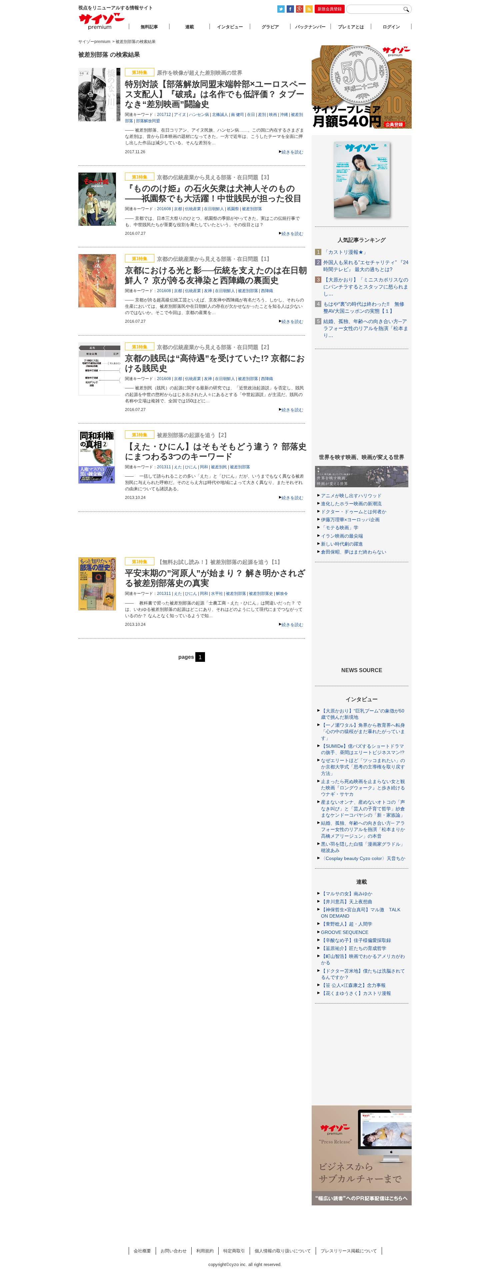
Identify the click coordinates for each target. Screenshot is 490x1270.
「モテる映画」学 (339, 527)
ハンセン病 (199, 114)
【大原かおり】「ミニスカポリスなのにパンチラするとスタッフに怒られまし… (365, 286)
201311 (164, 467)
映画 (273, 114)
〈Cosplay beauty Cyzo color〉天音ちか (363, 858)
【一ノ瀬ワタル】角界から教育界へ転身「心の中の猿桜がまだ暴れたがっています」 (363, 731)
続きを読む (292, 152)
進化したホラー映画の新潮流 (351, 503)
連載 (189, 26)
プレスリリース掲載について (349, 1250)
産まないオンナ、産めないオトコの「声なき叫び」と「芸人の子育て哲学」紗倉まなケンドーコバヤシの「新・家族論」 (363, 808)
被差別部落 (252, 209)
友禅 (208, 290)
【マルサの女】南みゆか (346, 893)
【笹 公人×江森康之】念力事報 (353, 985)
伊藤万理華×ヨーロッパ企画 (350, 519)
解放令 (282, 593)
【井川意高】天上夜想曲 (346, 901)
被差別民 (219, 467)
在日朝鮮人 (214, 209)
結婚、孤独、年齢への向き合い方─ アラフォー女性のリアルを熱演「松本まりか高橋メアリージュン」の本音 (363, 829)
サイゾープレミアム (102, 21)
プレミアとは (351, 26)
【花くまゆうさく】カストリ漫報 (356, 993)
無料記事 (149, 26)
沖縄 (284, 114)
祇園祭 (233, 209)
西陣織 (267, 290)
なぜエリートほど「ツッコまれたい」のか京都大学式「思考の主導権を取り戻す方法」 (363, 767)
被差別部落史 (261, 593)
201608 (164, 209)
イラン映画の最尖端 (342, 536)
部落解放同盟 (148, 121)
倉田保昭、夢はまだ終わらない (353, 552)
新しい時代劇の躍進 (342, 544)
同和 (204, 467)
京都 (178, 209)
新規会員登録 (330, 9)
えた (178, 467)
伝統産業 (193, 209)
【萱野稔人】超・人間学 (346, 924)
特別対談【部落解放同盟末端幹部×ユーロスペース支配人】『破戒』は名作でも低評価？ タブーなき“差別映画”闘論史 (215, 94)
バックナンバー (310, 26)
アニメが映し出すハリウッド (351, 495)
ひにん (191, 467)
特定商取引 (234, 1250)
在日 (251, 114)
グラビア (270, 26)
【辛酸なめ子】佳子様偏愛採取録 (356, 940)
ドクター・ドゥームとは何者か (353, 511)
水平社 (217, 593)
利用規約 (205, 1250)
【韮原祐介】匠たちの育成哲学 (353, 948)
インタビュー (230, 26)
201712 (164, 114)
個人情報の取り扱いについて (283, 1250)
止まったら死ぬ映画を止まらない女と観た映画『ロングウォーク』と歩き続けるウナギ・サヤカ (363, 788)
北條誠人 (220, 114)
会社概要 (142, 1250)
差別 (262, 114)
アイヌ (180, 114)
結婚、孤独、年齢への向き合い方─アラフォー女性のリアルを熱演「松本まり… (365, 328)
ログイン (391, 26)
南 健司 (237, 114)
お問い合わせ (174, 1250)
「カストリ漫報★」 (345, 252)
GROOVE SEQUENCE (344, 932)
